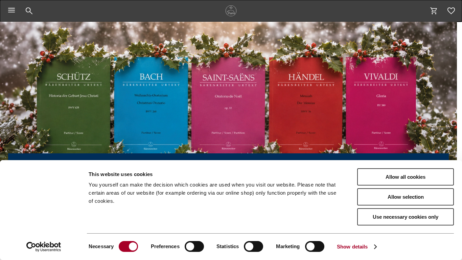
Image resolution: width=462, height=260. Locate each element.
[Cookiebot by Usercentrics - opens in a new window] (43, 247)
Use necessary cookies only (405, 217)
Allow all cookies (405, 177)
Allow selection (406, 197)
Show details (352, 247)
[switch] (194, 246)
